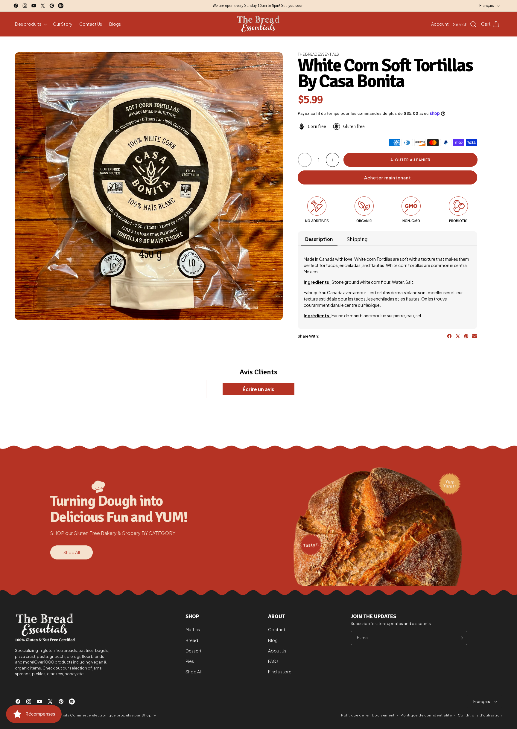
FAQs (273, 661)
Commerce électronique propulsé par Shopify (113, 715)
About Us (277, 650)
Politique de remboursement (368, 715)
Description (319, 239)
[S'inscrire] (460, 638)
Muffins (192, 629)
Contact (276, 629)
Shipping (357, 239)
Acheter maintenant (387, 177)
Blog (273, 640)
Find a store (279, 671)
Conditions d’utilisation (480, 715)
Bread (191, 640)
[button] (30, 24)
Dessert (193, 650)
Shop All (71, 552)
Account (440, 24)
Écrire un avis (258, 389)
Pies (189, 661)
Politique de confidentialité (426, 715)
